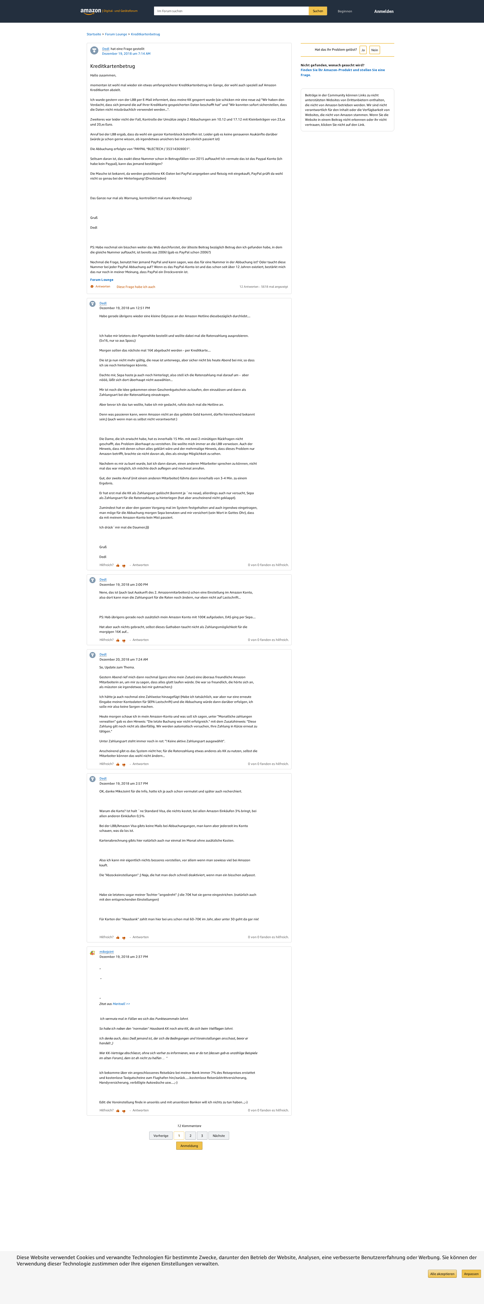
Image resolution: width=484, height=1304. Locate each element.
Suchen (318, 11)
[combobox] (240, 11)
